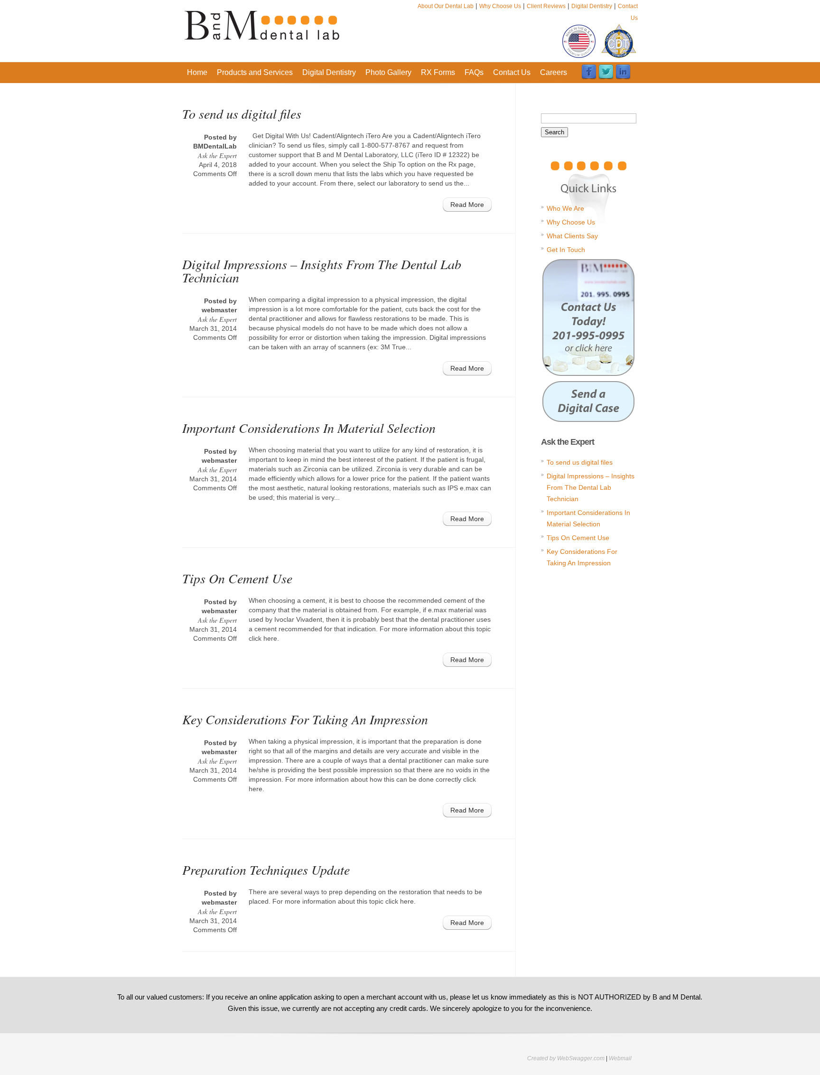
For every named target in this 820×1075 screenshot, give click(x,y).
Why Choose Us (500, 6)
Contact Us (512, 72)
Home (197, 72)
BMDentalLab (215, 146)
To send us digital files (241, 113)
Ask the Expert (217, 155)
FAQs (474, 72)
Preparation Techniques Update (266, 869)
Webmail (620, 1058)
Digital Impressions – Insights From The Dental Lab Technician (321, 270)
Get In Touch (566, 249)
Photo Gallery (388, 72)
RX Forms (438, 72)
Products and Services (255, 72)
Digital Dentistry (591, 6)
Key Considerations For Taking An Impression (305, 719)
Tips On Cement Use (237, 578)
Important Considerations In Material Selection (309, 428)
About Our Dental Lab (446, 6)
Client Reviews (546, 6)
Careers (553, 72)
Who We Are (565, 208)
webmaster (219, 310)
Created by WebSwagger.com (566, 1058)
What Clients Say (572, 236)
